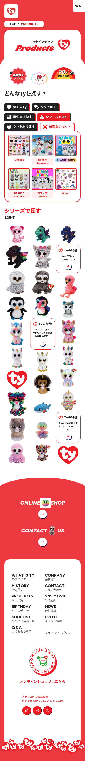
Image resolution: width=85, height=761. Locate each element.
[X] (47, 710)
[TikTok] (26, 710)
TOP (13, 24)
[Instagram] (37, 710)
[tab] (16, 107)
